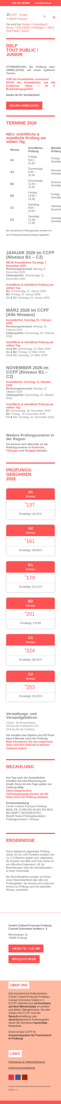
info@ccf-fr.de (24, 959)
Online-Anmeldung (24, 105)
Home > (27, 24)
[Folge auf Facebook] (18, 1077)
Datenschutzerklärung (21, 1067)
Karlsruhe (38, 447)
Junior (25, 30)
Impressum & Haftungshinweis (26, 1062)
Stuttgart (30, 450)
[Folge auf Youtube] (24, 1077)
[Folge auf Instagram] (11, 1077)
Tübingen (12, 450)
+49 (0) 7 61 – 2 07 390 (26, 948)
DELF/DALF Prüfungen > (32, 27)
